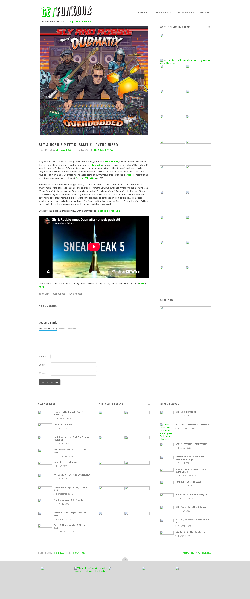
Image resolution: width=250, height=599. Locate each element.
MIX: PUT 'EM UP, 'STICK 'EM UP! (191, 444)
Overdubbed (58, 294)
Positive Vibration (86, 178)
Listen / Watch (185, 12)
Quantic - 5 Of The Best (65, 462)
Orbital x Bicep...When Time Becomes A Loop (189, 458)
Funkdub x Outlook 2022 (188, 482)
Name (42, 356)
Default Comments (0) (48, 329)
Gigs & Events (162, 12)
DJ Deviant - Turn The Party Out (192, 494)
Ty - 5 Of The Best (62, 424)
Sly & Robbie (111, 161)
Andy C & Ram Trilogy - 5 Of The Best (69, 514)
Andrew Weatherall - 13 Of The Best (69, 451)
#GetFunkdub (189, 553)
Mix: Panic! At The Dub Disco (190, 532)
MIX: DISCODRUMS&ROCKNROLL (192, 424)
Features (143, 12)
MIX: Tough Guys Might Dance (190, 507)
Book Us (204, 12)
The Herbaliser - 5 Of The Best (69, 500)
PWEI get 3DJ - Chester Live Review (71, 475)
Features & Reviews (103, 150)
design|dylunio (60, 553)
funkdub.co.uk (205, 553)
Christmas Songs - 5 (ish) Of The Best (70, 488)
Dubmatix (96, 165)
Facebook (102, 211)
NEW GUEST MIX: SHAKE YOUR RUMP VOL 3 (190, 470)
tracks (129, 175)
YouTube (115, 211)
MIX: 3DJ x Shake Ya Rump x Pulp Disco (192, 521)
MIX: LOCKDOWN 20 (185, 412)
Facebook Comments (67, 329)
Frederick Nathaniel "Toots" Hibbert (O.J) (68, 413)
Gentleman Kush (64, 150)
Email (42, 365)
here (141, 283)
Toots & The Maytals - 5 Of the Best (69, 526)
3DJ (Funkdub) (78, 553)
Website (42, 373)
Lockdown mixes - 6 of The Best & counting (71, 438)
